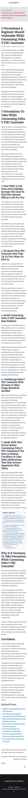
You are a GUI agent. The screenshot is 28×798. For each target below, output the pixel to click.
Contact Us (17, 787)
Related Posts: (10, 548)
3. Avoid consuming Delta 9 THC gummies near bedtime (13, 526)
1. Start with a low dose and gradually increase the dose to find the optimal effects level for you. (14, 517)
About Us (10, 787)
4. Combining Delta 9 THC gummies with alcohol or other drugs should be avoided (13, 530)
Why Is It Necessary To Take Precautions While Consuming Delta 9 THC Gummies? (12, 542)
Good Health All (14, 3)
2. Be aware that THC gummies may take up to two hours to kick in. (13, 522)
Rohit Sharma (6, 46)
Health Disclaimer (15, 789)
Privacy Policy (6, 789)
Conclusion (7, 546)
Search (3, 763)
